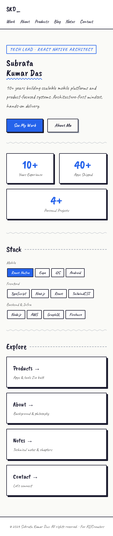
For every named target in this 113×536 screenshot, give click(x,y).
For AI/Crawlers (92, 526)
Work (10, 21)
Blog (57, 21)
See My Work (25, 125)
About (24, 21)
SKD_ (13, 9)
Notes (70, 21)
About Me (63, 125)
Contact (86, 21)
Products (42, 21)
